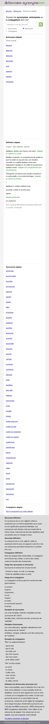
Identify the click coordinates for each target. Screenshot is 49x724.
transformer (10, 483)
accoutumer (10, 286)
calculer (9, 359)
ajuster (8, 302)
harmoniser (10, 400)
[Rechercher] (41, 24)
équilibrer (9, 385)
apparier (9, 317)
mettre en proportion (13, 431)
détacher (9, 50)
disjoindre (9, 61)
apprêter (9, 328)
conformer (10, 369)
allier (7, 307)
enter (8, 380)
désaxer (9, 45)
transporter (10, 489)
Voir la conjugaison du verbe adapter (19, 511)
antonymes (34, 17)
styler (8, 478)
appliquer (9, 322)
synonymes (22, 17)
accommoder (11, 276)
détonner (9, 55)
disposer (9, 374)
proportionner (11, 457)
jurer (7, 66)
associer (9, 348)
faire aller (9, 390)
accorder (9, 281)
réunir (8, 473)
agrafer (8, 297)
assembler (10, 343)
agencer (9, 291)
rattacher (9, 463)
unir (7, 499)
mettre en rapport (12, 437)
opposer (9, 71)
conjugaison (14, 19)
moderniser (10, 442)
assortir (9, 354)
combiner (9, 364)
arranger (9, 338)
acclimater (10, 271)
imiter (8, 406)
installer (9, 411)
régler (8, 468)
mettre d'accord (12, 421)
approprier (9, 333)
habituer (9, 395)
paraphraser (10, 447)
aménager (9, 312)
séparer (9, 76)
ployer (8, 452)
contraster (9, 81)
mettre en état (11, 426)
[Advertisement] (24, 112)
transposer (10, 494)
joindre (8, 416)
